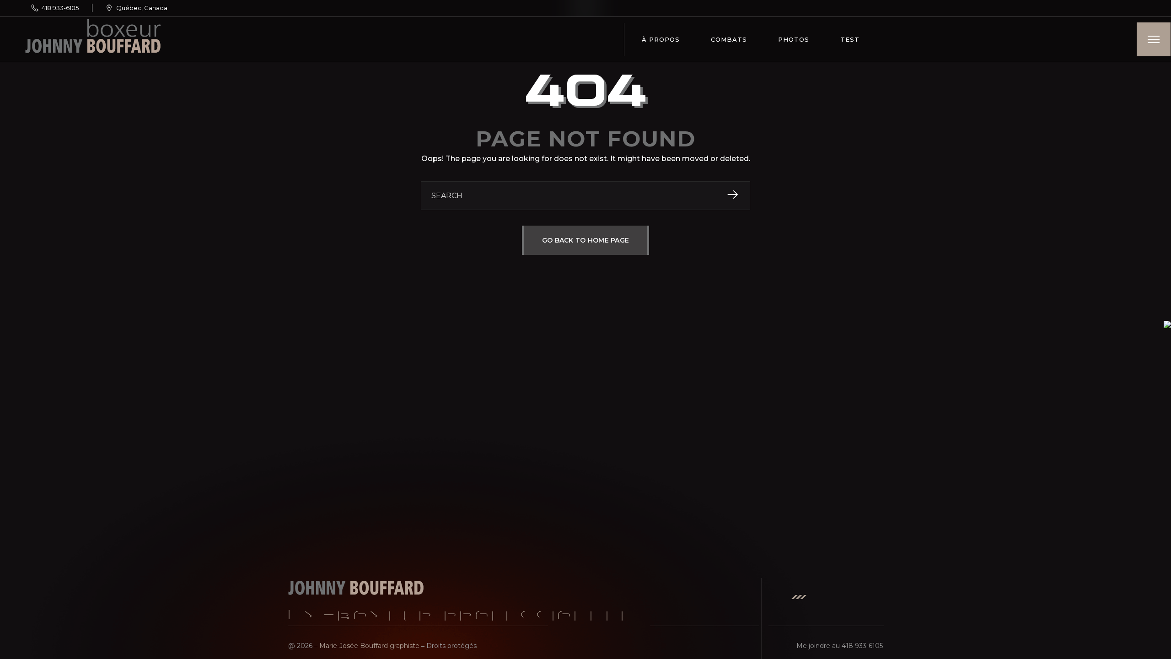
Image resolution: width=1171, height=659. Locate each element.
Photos (793, 39)
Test (849, 39)
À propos (661, 39)
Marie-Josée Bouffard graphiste (369, 646)
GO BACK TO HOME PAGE (585, 240)
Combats (729, 39)
